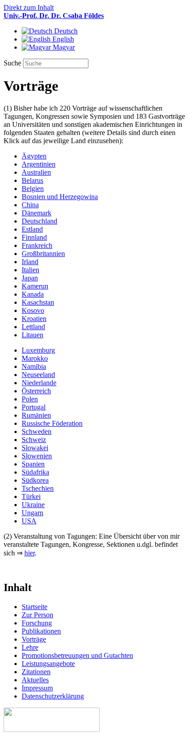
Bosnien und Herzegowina (60, 196)
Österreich (36, 391)
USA (29, 521)
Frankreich (37, 245)
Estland (32, 229)
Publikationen (41, 631)
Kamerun (35, 286)
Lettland (33, 327)
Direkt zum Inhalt (29, 7)
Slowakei (35, 448)
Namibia (34, 366)
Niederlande (39, 383)
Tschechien (38, 488)
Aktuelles (35, 680)
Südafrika (35, 472)
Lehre (30, 647)
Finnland (34, 237)
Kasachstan (38, 302)
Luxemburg (38, 350)
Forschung (37, 623)
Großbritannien (43, 253)
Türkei (31, 496)
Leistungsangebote (48, 663)
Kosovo (33, 310)
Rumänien (36, 415)
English (62, 39)
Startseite (34, 607)
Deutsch (65, 31)
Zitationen (36, 672)
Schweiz (34, 439)
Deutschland (39, 221)
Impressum (37, 688)
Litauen (32, 335)
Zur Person (37, 615)
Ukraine (33, 504)
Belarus (32, 180)
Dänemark (36, 213)
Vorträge (34, 639)
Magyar (63, 47)
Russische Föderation (52, 423)
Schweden (36, 431)
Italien (30, 270)
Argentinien (38, 164)
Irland (30, 262)
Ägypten (34, 156)
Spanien (33, 464)
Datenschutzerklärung (53, 696)
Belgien (33, 188)
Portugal (34, 407)
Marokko (35, 358)
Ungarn (32, 513)
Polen (30, 399)
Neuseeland (38, 374)
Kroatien (34, 318)
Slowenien (37, 456)
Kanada (33, 294)
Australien (36, 172)
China (30, 205)
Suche (13, 63)
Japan (30, 278)
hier (29, 553)
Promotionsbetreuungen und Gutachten (77, 655)
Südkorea (35, 480)
